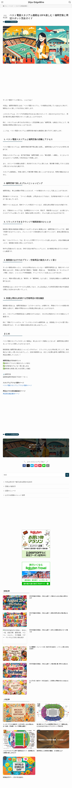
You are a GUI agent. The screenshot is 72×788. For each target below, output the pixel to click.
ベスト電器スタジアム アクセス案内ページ (17, 385)
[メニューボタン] (2, 2)
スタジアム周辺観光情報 (11, 21)
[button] (24, 465)
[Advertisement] (36, 80)
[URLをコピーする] (47, 465)
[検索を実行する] (67, 475)
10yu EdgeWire (36, 2)
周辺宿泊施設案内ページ (11, 393)
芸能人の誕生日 (10, 486)
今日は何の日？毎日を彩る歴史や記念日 (18, 482)
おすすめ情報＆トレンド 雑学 (15, 495)
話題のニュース (10, 490)
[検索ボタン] (70, 2)
